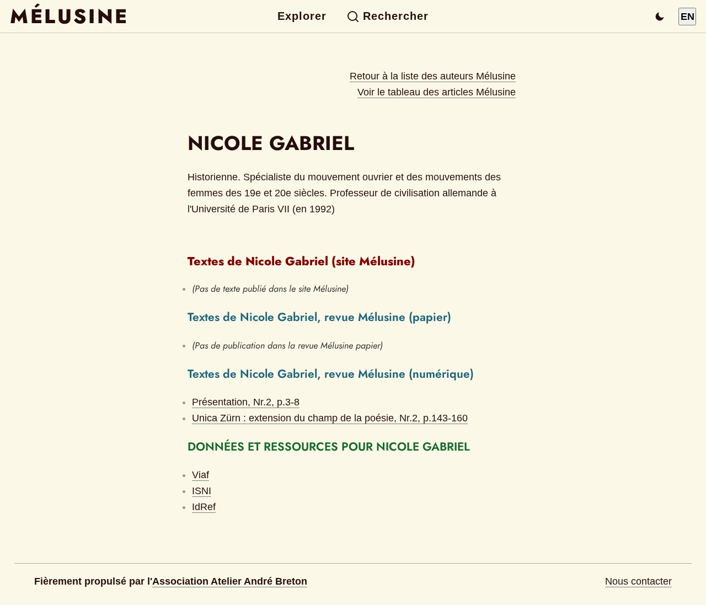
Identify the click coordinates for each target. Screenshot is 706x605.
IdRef (204, 506)
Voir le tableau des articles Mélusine (436, 92)
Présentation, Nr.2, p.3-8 (245, 402)
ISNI (201, 490)
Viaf (200, 474)
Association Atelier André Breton (229, 581)
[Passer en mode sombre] (659, 16)
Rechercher (396, 16)
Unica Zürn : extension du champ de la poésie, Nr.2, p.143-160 (330, 418)
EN (687, 16)
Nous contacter (638, 581)
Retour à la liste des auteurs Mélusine (433, 76)
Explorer (302, 16)
